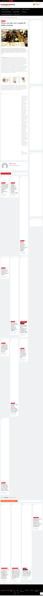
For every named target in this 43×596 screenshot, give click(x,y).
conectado (6, 497)
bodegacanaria (8, 4)
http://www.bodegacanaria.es (15, 165)
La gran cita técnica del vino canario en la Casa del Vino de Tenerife (5, 272)
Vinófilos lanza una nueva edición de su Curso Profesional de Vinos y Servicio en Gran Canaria (27, 573)
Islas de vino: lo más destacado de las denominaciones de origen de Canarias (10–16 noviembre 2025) (23, 329)
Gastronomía (16, 11)
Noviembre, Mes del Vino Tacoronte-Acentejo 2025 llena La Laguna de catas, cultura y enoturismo (14, 408)
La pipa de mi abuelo (15, 9)
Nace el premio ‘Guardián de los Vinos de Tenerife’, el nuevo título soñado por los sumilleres (14, 327)
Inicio (2, 17)
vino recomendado (6, 11)
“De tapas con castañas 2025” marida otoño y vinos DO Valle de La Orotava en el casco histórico (4, 348)
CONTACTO (24, 11)
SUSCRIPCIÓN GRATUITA (6, 14)
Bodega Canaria (5, 27)
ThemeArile (2, 591)
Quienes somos (5, 9)
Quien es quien (25, 9)
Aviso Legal (17, 14)
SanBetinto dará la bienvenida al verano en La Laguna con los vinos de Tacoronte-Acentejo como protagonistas (37, 523)
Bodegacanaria (5, 194)
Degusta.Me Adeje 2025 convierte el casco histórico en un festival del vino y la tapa (23, 354)
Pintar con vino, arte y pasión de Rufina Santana (10, 17)
